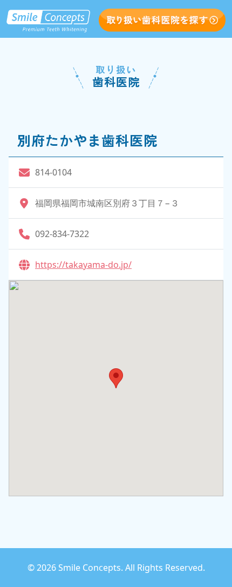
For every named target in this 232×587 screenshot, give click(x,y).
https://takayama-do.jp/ (83, 265)
